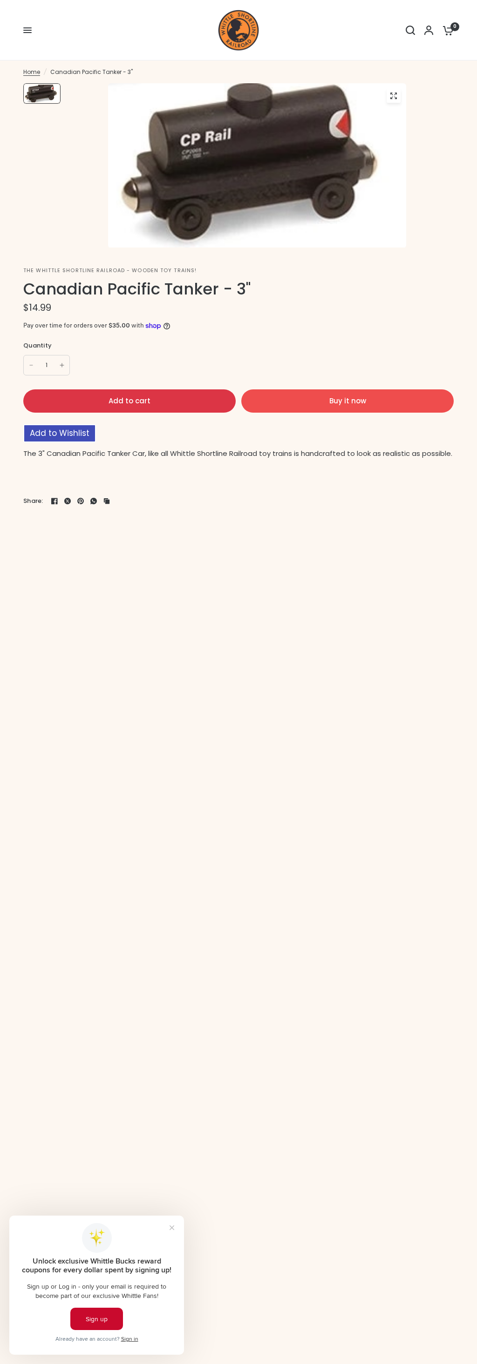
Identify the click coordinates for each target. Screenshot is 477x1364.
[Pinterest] (80, 501)
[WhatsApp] (93, 501)
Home (31, 72)
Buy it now (347, 401)
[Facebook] (54, 501)
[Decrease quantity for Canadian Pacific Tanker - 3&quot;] (31, 365)
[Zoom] (394, 96)
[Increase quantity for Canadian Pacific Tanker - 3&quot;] (62, 365)
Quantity (37, 345)
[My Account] (429, 30)
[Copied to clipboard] (106, 501)
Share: (33, 501)
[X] (67, 501)
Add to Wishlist (59, 433)
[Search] (410, 30)
